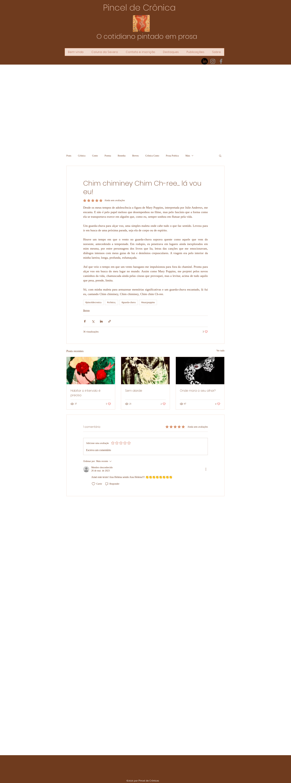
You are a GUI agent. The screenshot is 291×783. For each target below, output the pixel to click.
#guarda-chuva (129, 302)
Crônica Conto (152, 155)
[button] (220, 155)
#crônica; (111, 302)
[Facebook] (221, 61)
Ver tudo (220, 350)
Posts (68, 155)
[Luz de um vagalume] (145, 370)
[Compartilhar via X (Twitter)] (93, 321)
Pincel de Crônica (139, 8)
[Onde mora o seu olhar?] (200, 370)
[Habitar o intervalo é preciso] (91, 370)
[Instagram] (212, 61)
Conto (95, 155)
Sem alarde (133, 390)
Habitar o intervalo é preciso (85, 392)
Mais (187, 155)
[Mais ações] (206, 469)
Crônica (81, 155)
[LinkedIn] (204, 61)
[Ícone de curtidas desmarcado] (93, 484)
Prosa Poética (172, 155)
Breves (135, 155)
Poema (108, 155)
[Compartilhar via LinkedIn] (101, 321)
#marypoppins (148, 302)
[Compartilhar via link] (109, 321)
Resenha (121, 155)
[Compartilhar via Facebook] (84, 321)
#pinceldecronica (93, 302)
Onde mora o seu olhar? (198, 390)
